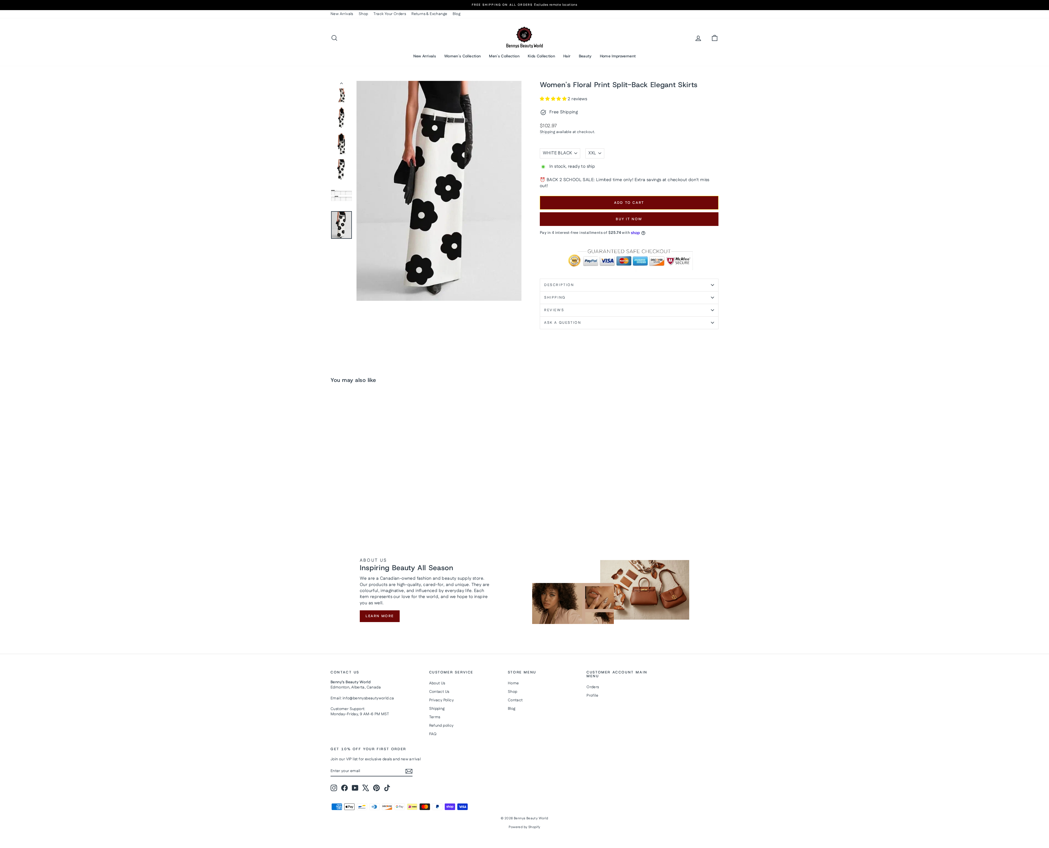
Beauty (585, 56)
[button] (554, 99)
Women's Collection (462, 56)
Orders (593, 687)
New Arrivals (342, 14)
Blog (456, 14)
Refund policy (441, 725)
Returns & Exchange (429, 14)
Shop (363, 14)
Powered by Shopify (524, 827)
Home (513, 683)
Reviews (554, 310)
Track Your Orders (389, 14)
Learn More (380, 616)
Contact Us (439, 691)
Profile (592, 695)
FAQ (433, 734)
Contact (515, 700)
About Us (437, 683)
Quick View (377, 483)
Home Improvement (618, 56)
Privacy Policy (441, 700)
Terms (434, 717)
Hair (566, 56)
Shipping (547, 132)
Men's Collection (504, 56)
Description (559, 284)
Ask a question (562, 322)
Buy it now (629, 219)
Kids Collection (541, 56)
